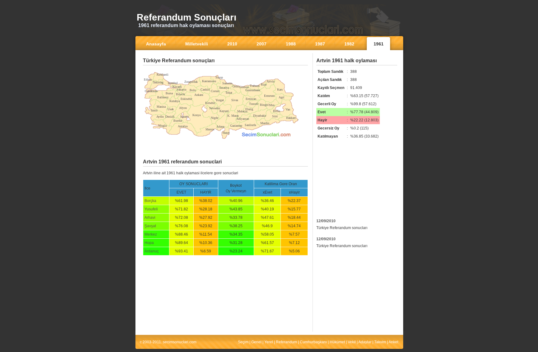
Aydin (160, 116)
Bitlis (276, 111)
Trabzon (255, 85)
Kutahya (174, 101)
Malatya (242, 111)
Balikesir (162, 97)
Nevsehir (214, 108)
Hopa (149, 243)
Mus (272, 105)
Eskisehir (186, 99)
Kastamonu (209, 81)
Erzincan (251, 99)
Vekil (352, 342)
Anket (393, 342)
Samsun (227, 83)
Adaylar (364, 342)
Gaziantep (236, 125)
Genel (256, 342)
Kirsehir (210, 103)
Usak (171, 109)
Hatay (226, 132)
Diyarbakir (259, 115)
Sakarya (181, 89)
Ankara (198, 94)
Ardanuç (151, 251)
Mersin (209, 129)
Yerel (268, 342)
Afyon (183, 108)
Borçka (150, 201)
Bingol (264, 104)
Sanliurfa (250, 125)
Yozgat (219, 100)
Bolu (193, 90)
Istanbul (173, 83)
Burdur (177, 120)
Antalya (182, 126)
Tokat (228, 92)
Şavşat (150, 226)
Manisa (161, 106)
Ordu (236, 86)
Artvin (271, 81)
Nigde (214, 118)
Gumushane (252, 90)
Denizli (169, 116)
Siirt (275, 116)
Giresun (244, 87)
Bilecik (180, 94)
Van (288, 109)
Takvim (380, 342)
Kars (280, 89)
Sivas (234, 100)
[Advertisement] (225, 70)
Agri (281, 97)
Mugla (162, 125)
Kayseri (224, 111)
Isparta (184, 116)
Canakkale (151, 91)
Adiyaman (242, 118)
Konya (196, 115)
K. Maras (233, 115)
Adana (220, 126)
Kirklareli (162, 74)
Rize (264, 84)
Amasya (224, 87)
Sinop (219, 77)
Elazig (249, 109)
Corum (215, 91)
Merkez (150, 234)
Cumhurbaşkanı (313, 342)
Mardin (264, 123)
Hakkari (291, 118)
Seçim (243, 342)
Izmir (154, 110)
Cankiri (205, 89)
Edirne (148, 79)
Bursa (169, 93)
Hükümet (337, 342)
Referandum (286, 342)
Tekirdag (158, 82)
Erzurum (269, 95)
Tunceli (253, 104)
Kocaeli (177, 86)
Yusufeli (151, 209)
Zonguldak (191, 81)
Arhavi (149, 217)
